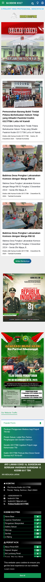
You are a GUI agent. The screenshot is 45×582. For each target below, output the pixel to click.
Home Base (9, 516)
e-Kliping (8, 536)
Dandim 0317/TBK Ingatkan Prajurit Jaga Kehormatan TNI (20, 446)
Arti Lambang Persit (13, 553)
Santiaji (8, 533)
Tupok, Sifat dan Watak (14, 556)
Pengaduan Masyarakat (14, 523)
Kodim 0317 (14, 3)
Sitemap (8, 530)
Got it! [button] (22, 575)
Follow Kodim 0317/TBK (18, 504)
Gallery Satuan (11, 526)
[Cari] (33, 3)
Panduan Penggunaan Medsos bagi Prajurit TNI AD (21, 430)
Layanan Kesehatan (13, 520)
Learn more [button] (9, 569)
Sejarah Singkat (11, 550)
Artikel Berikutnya (22, 261)
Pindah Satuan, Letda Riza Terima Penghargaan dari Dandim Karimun (18, 438)
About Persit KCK (11, 546)
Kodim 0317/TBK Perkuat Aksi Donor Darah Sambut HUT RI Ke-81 (22, 454)
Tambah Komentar (22, 139)
